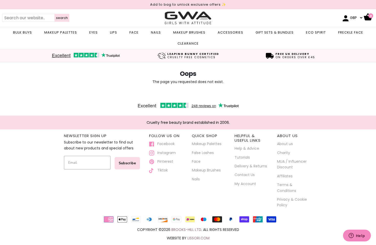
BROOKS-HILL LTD (186, 229)
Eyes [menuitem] (93, 32)
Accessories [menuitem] (230, 32)
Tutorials (242, 157)
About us (285, 143)
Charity (283, 152)
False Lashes (203, 152)
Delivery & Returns (251, 166)
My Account (245, 183)
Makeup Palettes (207, 143)
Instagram (165, 152)
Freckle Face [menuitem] (350, 32)
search (62, 17)
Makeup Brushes (206, 170)
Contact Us (245, 174)
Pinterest (163, 161)
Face (196, 161)
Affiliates (285, 176)
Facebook (164, 143)
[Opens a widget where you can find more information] (357, 236)
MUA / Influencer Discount (292, 164)
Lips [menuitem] (113, 32)
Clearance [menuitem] (188, 43)
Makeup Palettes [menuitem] (60, 32)
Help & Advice (247, 148)
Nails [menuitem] (156, 32)
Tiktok (161, 170)
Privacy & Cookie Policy (292, 202)
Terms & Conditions (286, 187)
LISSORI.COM (198, 238)
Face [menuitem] (134, 32)
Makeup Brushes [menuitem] (189, 32)
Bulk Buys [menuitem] (22, 32)
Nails (196, 179)
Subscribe (127, 163)
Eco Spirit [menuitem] (316, 32)
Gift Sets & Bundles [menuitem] (275, 32)
